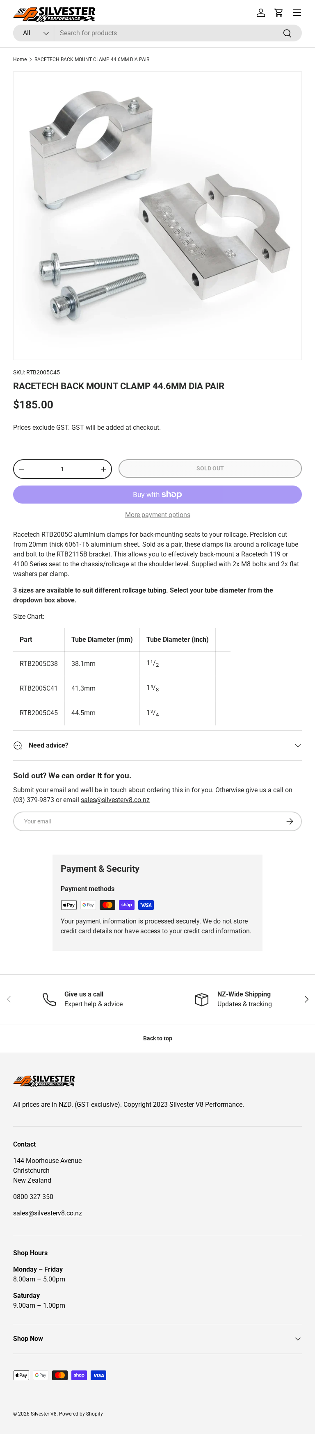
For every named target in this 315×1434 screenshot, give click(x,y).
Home (20, 59)
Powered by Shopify (81, 1414)
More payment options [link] (157, 515)
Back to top (157, 1038)
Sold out (210, 468)
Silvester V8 (44, 1414)
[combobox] (157, 33)
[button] (279, 13)
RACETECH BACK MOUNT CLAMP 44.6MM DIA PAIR (91, 59)
